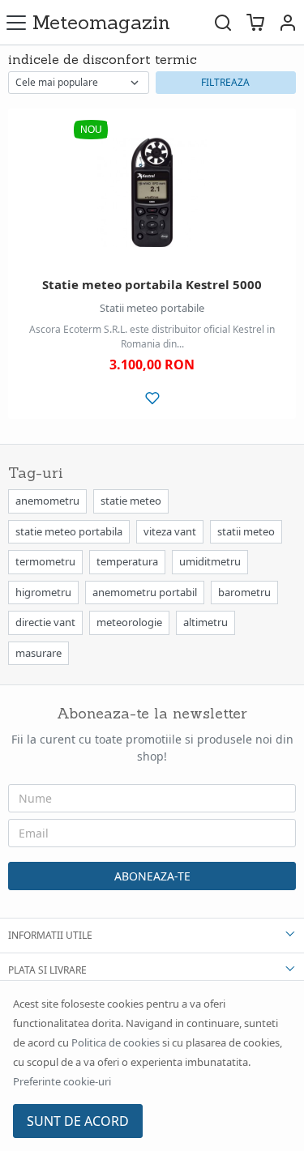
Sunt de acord (78, 1121)
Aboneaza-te (152, 876)
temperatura (127, 561)
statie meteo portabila (68, 531)
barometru (244, 592)
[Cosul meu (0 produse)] (255, 22)
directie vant (45, 622)
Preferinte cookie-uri (62, 1081)
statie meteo (131, 500)
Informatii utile (50, 935)
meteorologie (129, 622)
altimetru (205, 622)
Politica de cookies (115, 1042)
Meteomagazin (101, 22)
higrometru (43, 592)
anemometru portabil (144, 592)
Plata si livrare (47, 970)
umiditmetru (210, 561)
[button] (288, 22)
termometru (45, 561)
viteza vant (169, 531)
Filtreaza (225, 82)
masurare (38, 653)
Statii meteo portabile (152, 308)
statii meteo (246, 531)
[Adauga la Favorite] (152, 398)
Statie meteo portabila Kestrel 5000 (152, 284)
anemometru (47, 500)
